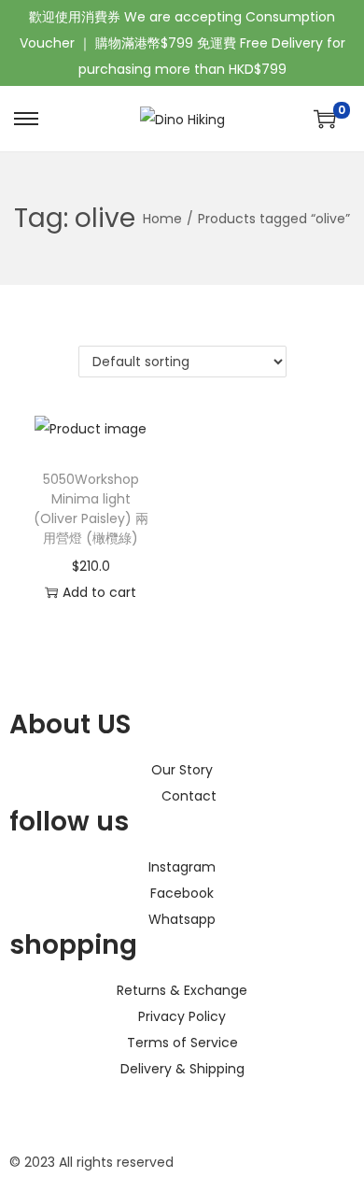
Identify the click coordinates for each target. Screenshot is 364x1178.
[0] (325, 118)
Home (162, 218)
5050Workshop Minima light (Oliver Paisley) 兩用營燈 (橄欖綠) (91, 508)
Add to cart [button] (99, 592)
